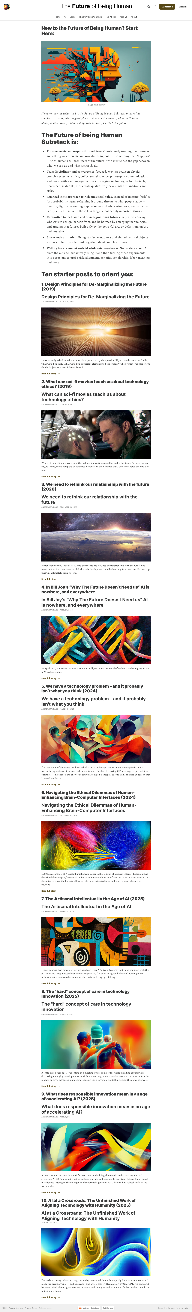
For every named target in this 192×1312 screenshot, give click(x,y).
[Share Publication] (155, 7)
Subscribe (167, 6)
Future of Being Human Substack (104, 113)
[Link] (37, 138)
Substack (161, 1308)
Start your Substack (90, 1308)
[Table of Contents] (3, 656)
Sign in (183, 6)
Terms (34, 1308)
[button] (57, 16)
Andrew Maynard (49, 302)
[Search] (149, 7)
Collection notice (45, 1308)
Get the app (108, 1308)
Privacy (28, 1308)
